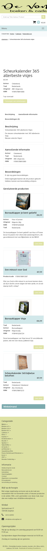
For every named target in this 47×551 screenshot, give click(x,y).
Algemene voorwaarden (10, 478)
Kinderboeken (6, 439)
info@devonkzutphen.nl (26, 498)
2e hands (5, 447)
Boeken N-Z (6, 430)
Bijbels (4, 424)
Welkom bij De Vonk (8, 468)
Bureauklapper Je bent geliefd (20, 212)
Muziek (4, 441)
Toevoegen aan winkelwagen (15, 101)
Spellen (4, 443)
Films (3, 434)
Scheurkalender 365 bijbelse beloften (20, 374)
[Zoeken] (43, 17)
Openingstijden (7, 474)
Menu (4, 28)
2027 (3, 457)
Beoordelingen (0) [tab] (12, 119)
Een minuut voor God (16, 269)
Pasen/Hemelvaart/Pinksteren (12, 453)
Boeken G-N (6, 428)
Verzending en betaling (9, 482)
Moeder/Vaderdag (8, 459)
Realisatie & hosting (25, 548)
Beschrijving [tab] (10, 114)
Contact (4, 476)
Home (12, 34)
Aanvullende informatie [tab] (27, 114)
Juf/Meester (6, 449)
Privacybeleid (6, 480)
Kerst (3, 455)
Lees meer (38, 244)
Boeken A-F (5, 426)
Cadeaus (18, 34)
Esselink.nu (37, 548)
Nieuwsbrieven (7, 470)
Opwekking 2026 (7, 451)
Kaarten (4, 437)
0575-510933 (9, 515)
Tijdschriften (6, 445)
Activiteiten (5, 472)
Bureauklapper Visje (15, 318)
